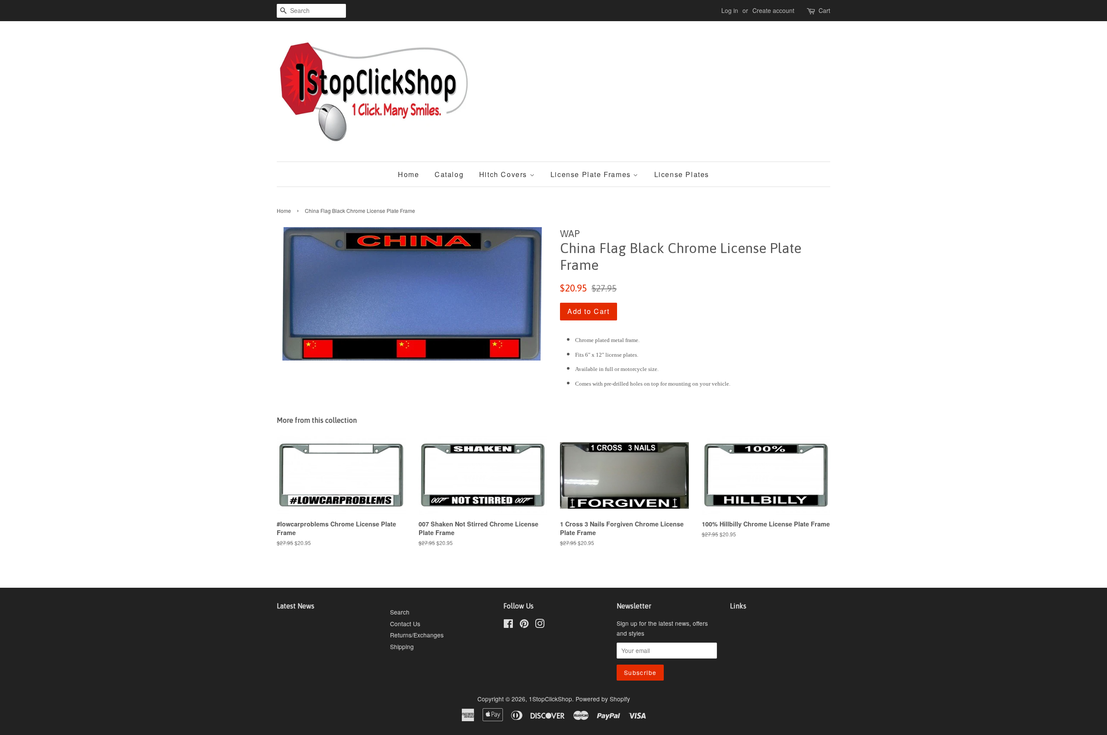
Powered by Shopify (603, 698)
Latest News (295, 606)
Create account (773, 10)
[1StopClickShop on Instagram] (539, 625)
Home (408, 174)
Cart (824, 10)
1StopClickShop (550, 698)
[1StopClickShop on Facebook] (508, 625)
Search (400, 612)
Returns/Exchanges (417, 634)
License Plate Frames (591, 174)
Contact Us (405, 623)
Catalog (449, 174)
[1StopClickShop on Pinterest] (524, 625)
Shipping (402, 646)
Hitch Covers (504, 174)
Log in (729, 10)
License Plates (681, 174)
